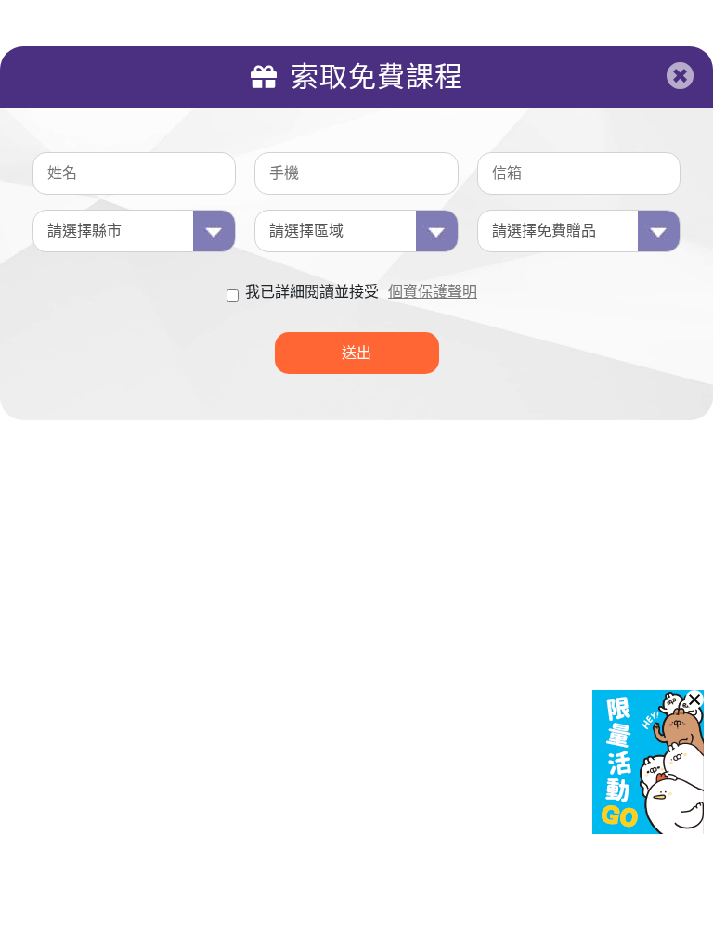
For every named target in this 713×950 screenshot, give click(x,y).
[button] (694, 699)
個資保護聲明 (432, 292)
